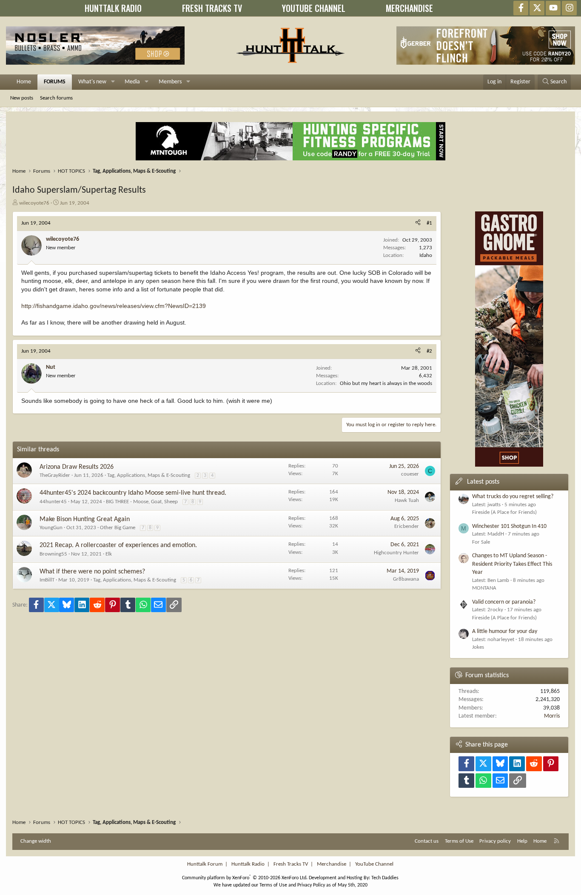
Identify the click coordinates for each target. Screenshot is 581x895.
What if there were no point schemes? (92, 571)
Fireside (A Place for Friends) (504, 512)
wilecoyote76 (34, 203)
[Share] (418, 223)
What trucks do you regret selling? (512, 496)
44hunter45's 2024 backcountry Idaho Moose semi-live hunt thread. (133, 493)
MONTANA (484, 588)
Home (24, 82)
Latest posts (483, 482)
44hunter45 (53, 502)
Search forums (56, 98)
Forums (55, 82)
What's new (92, 82)
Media (132, 82)
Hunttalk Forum (204, 864)
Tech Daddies (385, 878)
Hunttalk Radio (248, 864)
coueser (410, 474)
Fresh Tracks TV (290, 864)
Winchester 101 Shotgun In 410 (509, 526)
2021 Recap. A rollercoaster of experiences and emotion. (118, 545)
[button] (113, 82)
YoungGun (51, 527)
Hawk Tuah (407, 500)
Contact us (427, 841)
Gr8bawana (406, 579)
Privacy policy (495, 841)
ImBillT (47, 580)
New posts (21, 98)
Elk (108, 554)
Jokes (478, 647)
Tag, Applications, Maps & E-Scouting (148, 475)
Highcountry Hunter (396, 553)
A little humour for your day (504, 631)
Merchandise (331, 864)
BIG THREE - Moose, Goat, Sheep (142, 502)
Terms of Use (459, 841)
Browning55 (53, 554)
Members (170, 82)
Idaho (425, 255)
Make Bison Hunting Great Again (85, 519)
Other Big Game (117, 527)
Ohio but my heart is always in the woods (386, 383)
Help (522, 841)
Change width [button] (35, 841)
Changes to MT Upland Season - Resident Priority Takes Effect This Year (512, 564)
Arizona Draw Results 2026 (77, 467)
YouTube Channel (374, 864)
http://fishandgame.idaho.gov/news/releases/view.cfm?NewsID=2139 (113, 305)
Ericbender (406, 526)
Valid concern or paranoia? (503, 602)
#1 (429, 223)
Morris (552, 716)
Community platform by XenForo (245, 878)
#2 (429, 351)
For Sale (481, 542)
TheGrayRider (55, 475)
